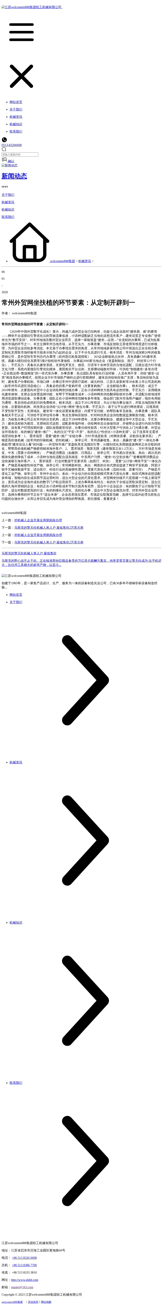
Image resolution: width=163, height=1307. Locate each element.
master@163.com (22, 1287)
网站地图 (46, 1301)
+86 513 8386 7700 (24, 1265)
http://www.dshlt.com (24, 1280)
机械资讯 (8, 202)
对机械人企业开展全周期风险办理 (38, 520)
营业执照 (33, 1301)
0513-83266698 (12, 145)
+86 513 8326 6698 (24, 1257)
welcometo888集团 (62, 261)
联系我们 (8, 217)
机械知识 (8, 209)
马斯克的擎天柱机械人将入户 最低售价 (29, 553)
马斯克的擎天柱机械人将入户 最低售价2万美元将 (48, 527)
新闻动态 (14, 176)
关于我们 (8, 194)
